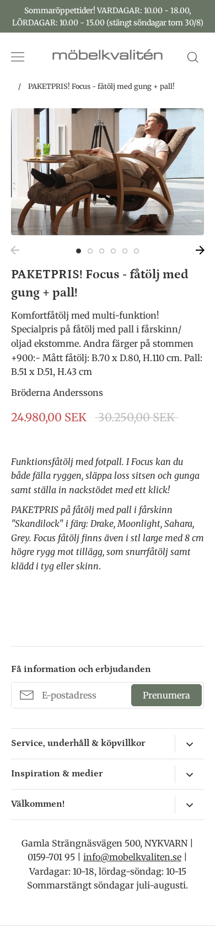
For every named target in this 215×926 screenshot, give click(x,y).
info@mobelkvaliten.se (132, 856)
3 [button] (101, 250)
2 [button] (90, 250)
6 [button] (136, 250)
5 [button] (124, 250)
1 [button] (78, 250)
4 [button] (113, 250)
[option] (107, 171)
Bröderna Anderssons (57, 392)
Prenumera (166, 695)
